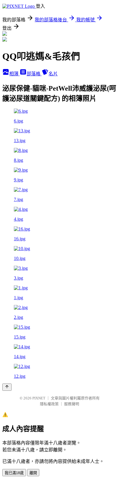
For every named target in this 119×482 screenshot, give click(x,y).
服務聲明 (71, 404)
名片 (53, 73)
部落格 (34, 73)
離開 (33, 473)
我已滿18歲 (14, 473)
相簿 (14, 73)
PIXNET (38, 398)
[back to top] (7, 387)
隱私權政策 (49, 404)
